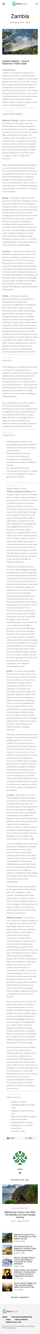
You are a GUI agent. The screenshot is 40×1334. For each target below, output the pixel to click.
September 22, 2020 (17, 22)
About (5, 1317)
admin (28, 22)
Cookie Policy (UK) (13, 1322)
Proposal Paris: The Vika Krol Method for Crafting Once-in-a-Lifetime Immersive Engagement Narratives (26, 1273)
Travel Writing (21, 1320)
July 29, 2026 (18, 1278)
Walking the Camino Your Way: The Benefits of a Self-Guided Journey (20, 1215)
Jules (13, 1221)
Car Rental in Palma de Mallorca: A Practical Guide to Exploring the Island (25, 1248)
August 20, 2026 (23, 1221)
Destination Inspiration (20, 1208)
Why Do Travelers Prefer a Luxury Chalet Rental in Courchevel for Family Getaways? (24, 1260)
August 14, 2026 (19, 1253)
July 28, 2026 (18, 1290)
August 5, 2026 (19, 1266)
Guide (8, 1320)
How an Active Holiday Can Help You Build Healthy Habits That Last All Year (25, 1285)
